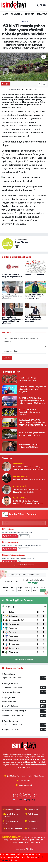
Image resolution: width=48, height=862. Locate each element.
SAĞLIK (21, 842)
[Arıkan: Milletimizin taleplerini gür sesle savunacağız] (35, 309)
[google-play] (29, 800)
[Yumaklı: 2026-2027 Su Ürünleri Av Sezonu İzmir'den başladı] (35, 287)
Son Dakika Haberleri (14, 828)
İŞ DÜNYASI (42, 14)
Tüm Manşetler (33, 821)
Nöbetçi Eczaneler (13, 809)
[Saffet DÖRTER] (6, 501)
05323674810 (25, 780)
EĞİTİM (33, 837)
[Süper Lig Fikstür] (45, 668)
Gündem (24, 21)
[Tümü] (45, 458)
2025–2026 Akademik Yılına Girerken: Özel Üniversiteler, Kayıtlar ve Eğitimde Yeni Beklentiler (29, 502)
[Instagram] (22, 795)
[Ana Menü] (44, 6)
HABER (5, 14)
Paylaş (7, 84)
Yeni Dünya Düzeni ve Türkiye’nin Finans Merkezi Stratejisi (27, 491)
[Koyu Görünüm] (38, 6)
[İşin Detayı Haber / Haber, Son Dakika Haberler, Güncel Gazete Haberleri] (14, 5)
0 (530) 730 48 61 (10, 549)
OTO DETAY (12, 842)
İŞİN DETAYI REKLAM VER (12, 837)
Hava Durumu (33, 809)
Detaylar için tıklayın (24, 659)
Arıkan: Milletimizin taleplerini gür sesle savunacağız (33, 319)
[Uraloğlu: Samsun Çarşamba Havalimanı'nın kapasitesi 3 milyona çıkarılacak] (12, 309)
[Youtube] (26, 795)
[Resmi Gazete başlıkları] (35, 267)
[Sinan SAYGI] (6, 467)
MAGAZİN (39, 840)
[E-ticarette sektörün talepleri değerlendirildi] (12, 267)
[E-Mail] (17, 247)
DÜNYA (26, 837)
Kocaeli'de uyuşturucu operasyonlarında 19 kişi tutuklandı (12, 297)
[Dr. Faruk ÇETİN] (6, 489)
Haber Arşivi (32, 828)
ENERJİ (6, 840)
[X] (18, 795)
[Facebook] (13, 795)
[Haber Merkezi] (7, 244)
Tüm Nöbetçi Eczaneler (25, 565)
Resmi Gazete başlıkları (34, 275)
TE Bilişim (29, 849)
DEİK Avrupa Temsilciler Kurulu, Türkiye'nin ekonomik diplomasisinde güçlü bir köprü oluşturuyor (29, 468)
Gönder (7, 358)
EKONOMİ (29, 14)
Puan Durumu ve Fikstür (10, 822)
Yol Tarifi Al (24, 536)
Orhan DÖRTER (20, 476)
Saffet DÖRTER (20, 498)
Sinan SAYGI (18, 464)
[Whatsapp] (30, 795)
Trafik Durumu (33, 814)
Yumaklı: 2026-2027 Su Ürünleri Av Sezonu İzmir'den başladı (34, 297)
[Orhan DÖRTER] (6, 478)
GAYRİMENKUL (15, 840)
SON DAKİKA (16, 14)
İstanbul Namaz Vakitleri (10, 815)
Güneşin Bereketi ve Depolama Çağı (29, 479)
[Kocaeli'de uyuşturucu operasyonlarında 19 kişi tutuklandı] (12, 287)
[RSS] (34, 795)
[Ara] (41, 6)
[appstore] (17, 800)
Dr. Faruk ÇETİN (20, 486)
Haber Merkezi (16, 89)
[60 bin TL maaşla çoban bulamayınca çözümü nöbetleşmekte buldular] (24, 67)
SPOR (38, 842)
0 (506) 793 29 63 (10, 536)
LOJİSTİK (31, 840)
